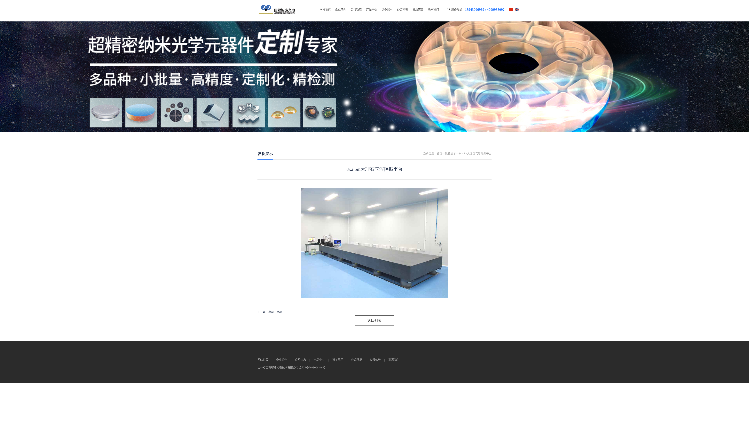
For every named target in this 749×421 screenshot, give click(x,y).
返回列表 (374, 320)
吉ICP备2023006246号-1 (313, 367)
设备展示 (387, 9)
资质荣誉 (418, 9)
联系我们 (433, 9)
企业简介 (340, 9)
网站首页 (325, 9)
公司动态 (356, 9)
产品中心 (371, 9)
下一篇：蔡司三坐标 (269, 312)
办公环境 (402, 9)
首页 (439, 153)
